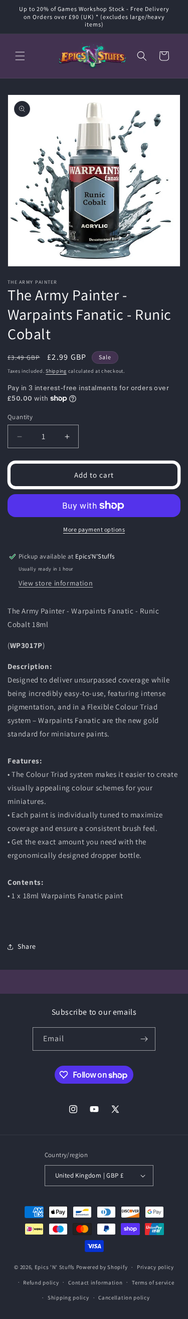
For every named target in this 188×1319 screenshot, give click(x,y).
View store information (56, 583)
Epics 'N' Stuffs (55, 1267)
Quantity (20, 417)
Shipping (56, 371)
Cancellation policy (123, 1297)
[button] (20, 56)
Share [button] (27, 946)
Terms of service (153, 1282)
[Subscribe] (144, 1039)
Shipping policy (68, 1297)
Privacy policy (155, 1267)
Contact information (95, 1282)
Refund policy (41, 1282)
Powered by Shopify (102, 1267)
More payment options (94, 529)
